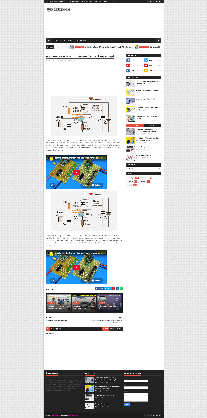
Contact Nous (62, 1)
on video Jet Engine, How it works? (145, 99)
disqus (112, 329)
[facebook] (148, 1)
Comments (152, 125)
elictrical (73, 60)
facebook (119, 329)
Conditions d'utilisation (96, 1)
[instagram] (157, 1)
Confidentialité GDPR (109, 1)
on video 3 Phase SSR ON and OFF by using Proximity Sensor (83, 307)
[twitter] (151, 1)
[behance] (159, 1)
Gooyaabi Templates (74, 415)
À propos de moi (54, 1)
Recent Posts (135, 125)
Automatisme (81, 40)
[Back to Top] (159, 415)
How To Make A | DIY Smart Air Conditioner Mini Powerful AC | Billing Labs (156, 47)
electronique (143, 182)
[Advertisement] (121, 20)
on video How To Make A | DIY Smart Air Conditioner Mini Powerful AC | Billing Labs (94, 47)
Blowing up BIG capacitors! (143, 155)
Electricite (57, 40)
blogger (105, 329)
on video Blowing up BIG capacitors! (145, 147)
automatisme (144, 178)
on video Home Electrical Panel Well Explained (108, 307)
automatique (65, 47)
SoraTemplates (56, 415)
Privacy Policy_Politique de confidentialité (78, 1)
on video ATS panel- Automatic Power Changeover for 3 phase (58, 307)
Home (47, 1)
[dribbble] (154, 1)
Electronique (69, 40)
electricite (130, 182)
